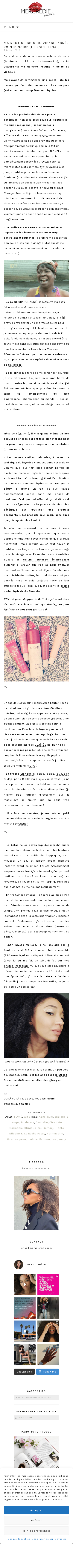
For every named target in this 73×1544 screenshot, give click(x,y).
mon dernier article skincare (48, 56)
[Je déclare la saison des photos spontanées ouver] (25, 1354)
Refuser (36, 1520)
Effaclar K (16, 1133)
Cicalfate (55, 1122)
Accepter (36, 1510)
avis (50, 1116)
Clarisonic (10, 177)
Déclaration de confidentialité (49, 1539)
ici (12, 599)
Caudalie (42, 1122)
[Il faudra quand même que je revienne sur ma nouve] (48, 1331)
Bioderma (27, 1122)
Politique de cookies (18, 1539)
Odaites (12, 1139)
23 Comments (36, 1112)
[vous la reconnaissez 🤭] (48, 1308)
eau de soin (60, 739)
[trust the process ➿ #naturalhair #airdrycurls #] (25, 1284)
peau (22, 1139)
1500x (25, 779)
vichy (62, 1139)
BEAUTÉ (18, 1117)
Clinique (30, 1128)
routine (33, 1139)
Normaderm (55, 1133)
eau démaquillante (51, 1128)
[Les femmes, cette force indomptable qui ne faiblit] (48, 1284)
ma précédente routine (19, 575)
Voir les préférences (36, 1530)
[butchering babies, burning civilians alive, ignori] (25, 1308)
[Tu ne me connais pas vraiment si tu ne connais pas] (25, 1331)
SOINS (27, 1117)
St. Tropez (15, 364)
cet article (61, 462)
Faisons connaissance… (36, 1168)
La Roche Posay (34, 1133)
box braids (50, 333)
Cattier (23, 823)
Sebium (44, 1139)
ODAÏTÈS (40, 744)
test (54, 1139)
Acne (42, 1116)
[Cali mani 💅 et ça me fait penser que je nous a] (48, 1354)
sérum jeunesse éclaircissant (46, 559)
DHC (32, 765)
